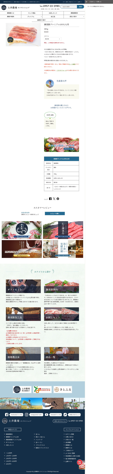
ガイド (75, 1)
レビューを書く (54, 213)
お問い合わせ (69, 437)
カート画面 (72, 64)
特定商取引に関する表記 (73, 456)
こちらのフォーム (61, 70)
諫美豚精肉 (52, 289)
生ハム (38, 434)
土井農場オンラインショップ (40, 471)
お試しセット (53, 317)
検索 (80, 7)
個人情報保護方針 (71, 459)
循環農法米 (14, 357)
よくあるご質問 (70, 453)
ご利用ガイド (69, 450)
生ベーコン (39, 442)
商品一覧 (70, 1)
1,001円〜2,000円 (11, 456)
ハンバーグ (39, 440)
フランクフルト (40, 445)
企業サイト (80, 1)
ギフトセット (15, 289)
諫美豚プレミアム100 (12, 437)
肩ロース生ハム (40, 437)
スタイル (46, 36)
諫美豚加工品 (15, 317)
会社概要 (68, 442)
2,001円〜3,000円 (11, 458)
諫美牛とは (69, 448)
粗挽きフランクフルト (42, 448)
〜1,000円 (9, 453)
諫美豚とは (69, 445)
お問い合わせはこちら (60, 421)
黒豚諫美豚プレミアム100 (13, 440)
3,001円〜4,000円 (11, 461)
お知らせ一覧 (69, 440)
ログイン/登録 (65, 1)
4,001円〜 (9, 464)
